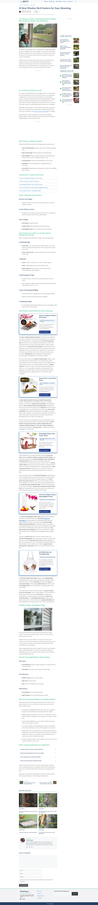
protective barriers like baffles (41, 111)
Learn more (52, 14)
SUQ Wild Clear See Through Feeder (30, 191)
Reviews (65, 1)
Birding (45, 1)
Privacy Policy (40, 895)
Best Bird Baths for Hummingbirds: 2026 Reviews (64, 41)
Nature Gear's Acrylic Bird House (29, 181)
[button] (38, 749)
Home (21, 5)
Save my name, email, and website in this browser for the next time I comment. (36, 880)
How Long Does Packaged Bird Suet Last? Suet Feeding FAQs (66, 67)
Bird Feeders (32, 5)
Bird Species (51, 1)
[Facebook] (29, 847)
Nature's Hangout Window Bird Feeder (31, 178)
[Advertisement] (38, 80)
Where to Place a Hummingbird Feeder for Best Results (65, 48)
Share (37, 11)
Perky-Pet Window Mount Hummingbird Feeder (34, 187)
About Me (39, 891)
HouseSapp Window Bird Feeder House (31, 184)
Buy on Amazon (44, 332)
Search (74, 893)
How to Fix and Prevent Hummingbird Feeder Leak (67, 101)
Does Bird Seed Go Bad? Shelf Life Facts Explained (66, 60)
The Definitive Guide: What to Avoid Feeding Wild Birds (67, 76)
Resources (70, 1)
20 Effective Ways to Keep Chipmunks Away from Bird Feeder (67, 95)
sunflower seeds (34, 285)
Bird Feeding (59, 1)
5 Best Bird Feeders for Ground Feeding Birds (28, 832)
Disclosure (39, 898)
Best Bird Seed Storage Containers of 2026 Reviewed (65, 54)
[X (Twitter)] (27, 847)
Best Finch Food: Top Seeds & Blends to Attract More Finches (67, 89)
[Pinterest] (32, 847)
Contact (39, 893)
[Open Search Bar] (76, 1)
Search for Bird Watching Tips (61, 891)
